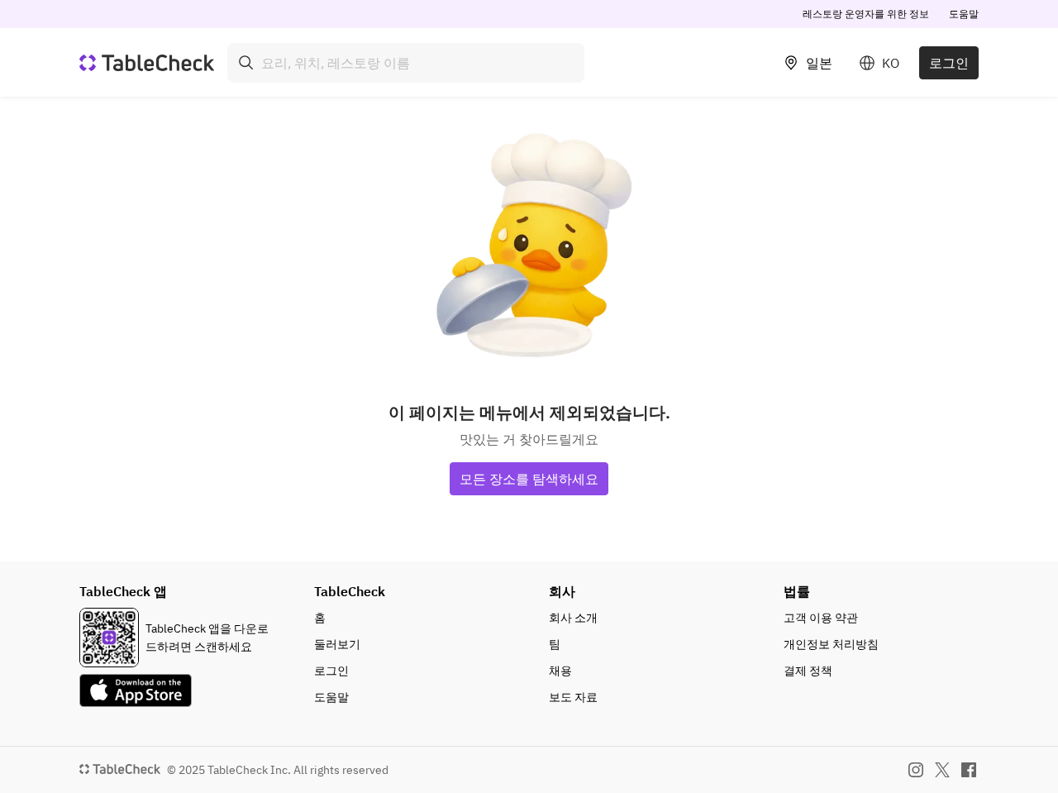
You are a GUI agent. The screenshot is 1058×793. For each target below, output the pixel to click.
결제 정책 (808, 670)
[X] (942, 770)
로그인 (949, 63)
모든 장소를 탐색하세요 (529, 479)
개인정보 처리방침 (831, 644)
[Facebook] (969, 770)
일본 (819, 63)
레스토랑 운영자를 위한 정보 (866, 13)
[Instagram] (916, 770)
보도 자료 (573, 697)
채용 (560, 670)
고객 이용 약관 (821, 617)
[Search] (246, 63)
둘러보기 (337, 644)
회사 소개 (573, 617)
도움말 (964, 13)
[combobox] (405, 63)
